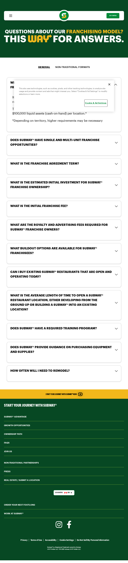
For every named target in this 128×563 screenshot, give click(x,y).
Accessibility (50, 540)
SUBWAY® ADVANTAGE (15, 417)
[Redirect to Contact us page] (80, 394)
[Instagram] (59, 524)
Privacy (23, 540)
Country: (62, 492)
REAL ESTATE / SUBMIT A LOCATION (22, 480)
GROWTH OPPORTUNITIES (17, 425)
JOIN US (8, 452)
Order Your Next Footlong (19, 505)
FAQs (7, 443)
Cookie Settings (67, 540)
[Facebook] (69, 524)
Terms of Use (36, 540)
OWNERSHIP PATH (13, 434)
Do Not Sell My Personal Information (93, 540)
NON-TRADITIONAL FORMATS (72, 67)
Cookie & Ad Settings (95, 103)
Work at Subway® (14, 514)
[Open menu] (10, 15)
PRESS (7, 472)
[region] (64, 96)
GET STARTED (112, 15)
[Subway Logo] (64, 15)
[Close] (109, 84)
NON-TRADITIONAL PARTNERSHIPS (21, 463)
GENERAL (44, 67)
